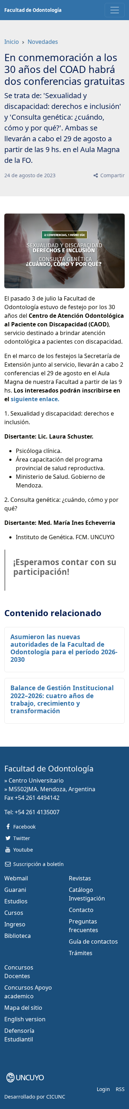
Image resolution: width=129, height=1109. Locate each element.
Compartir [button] (112, 175)
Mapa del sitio (23, 1008)
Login (103, 1089)
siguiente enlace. (35, 399)
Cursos (13, 913)
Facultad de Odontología (33, 10)
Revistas (80, 878)
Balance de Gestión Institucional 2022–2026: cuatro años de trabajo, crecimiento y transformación (62, 699)
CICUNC (55, 1096)
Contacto (81, 910)
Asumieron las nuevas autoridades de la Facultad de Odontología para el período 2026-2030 (64, 648)
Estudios (16, 901)
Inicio (11, 42)
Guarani (15, 890)
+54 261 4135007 (37, 812)
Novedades (43, 42)
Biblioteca (17, 936)
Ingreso (14, 924)
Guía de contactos (93, 941)
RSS (120, 1089)
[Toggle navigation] (115, 10)
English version (25, 1019)
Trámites (80, 953)
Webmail (16, 878)
